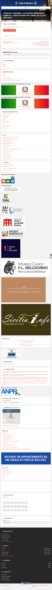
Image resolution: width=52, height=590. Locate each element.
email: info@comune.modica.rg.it (7, 541)
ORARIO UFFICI (5, 118)
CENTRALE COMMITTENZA (7, 143)
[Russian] (15, 52)
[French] (9, 52)
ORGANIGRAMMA (6, 116)
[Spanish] (17, 52)
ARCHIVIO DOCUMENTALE (7, 141)
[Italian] (12, 52)
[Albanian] (3, 52)
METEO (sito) (5, 433)
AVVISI (4, 478)
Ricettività (4, 476)
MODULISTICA (5, 147)
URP (3, 124)
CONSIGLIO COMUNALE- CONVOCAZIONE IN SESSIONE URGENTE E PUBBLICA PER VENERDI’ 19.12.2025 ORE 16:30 (24, 382)
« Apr (4, 513)
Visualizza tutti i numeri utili (7, 556)
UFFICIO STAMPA (6, 122)
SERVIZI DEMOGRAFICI (7, 126)
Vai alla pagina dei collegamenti (8, 164)
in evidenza (14, 36)
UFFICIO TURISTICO (6, 474)
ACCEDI (4, 62)
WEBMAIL (4, 64)
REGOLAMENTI (5, 153)
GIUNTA (4, 76)
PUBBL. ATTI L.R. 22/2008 (7, 151)
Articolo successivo (45, 41)
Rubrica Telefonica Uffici (7, 166)
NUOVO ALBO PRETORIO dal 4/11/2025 (10, 137)
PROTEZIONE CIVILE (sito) (7, 435)
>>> (50, 574)
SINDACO (4, 74)
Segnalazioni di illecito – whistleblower (10, 447)
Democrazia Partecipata (7, 170)
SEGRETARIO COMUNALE (7, 114)
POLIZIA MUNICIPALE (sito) (7, 437)
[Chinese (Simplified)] (6, 52)
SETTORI (4, 120)
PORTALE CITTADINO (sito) (7, 439)
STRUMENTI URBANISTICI (7, 157)
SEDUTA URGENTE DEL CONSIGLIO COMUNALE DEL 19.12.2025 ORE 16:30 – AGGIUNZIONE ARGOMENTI (22, 380)
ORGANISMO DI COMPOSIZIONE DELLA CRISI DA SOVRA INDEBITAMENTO (16, 449)
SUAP (4, 130)
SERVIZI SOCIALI (5, 128)
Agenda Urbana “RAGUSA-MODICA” (9, 168)
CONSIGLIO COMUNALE (7, 78)
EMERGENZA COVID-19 (7, 145)
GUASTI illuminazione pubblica (8, 445)
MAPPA (16, 425)
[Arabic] (5, 52)
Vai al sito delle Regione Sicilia (26, 342)
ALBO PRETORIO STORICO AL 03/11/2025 (11, 139)
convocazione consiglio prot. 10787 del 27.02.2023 (14, 27)
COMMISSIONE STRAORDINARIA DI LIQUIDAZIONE (12, 80)
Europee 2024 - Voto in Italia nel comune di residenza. (11, 43)
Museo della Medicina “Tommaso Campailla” (11, 441)
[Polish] (14, 52)
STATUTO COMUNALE (6, 155)
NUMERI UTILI (5, 443)
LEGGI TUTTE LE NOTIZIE (10, 30)
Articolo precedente (7, 41)
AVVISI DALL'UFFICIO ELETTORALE (26, 345)
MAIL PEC (4, 66)
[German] (11, 52)
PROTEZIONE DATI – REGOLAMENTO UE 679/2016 (12, 149)
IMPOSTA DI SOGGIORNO (7, 472)
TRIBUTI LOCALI (5, 470)
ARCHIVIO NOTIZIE (6, 520)
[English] (8, 52)
